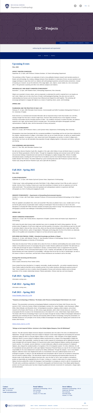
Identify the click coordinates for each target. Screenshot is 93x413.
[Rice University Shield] (7, 6)
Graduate (50, 405)
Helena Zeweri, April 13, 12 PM (21, 324)
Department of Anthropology (22, 7)
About (32, 405)
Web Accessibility (79, 408)
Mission (46, 55)
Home (39, 55)
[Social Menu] (75, 6)
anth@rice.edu (12, 392)
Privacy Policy (73, 408)
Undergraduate (43, 405)
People (53, 55)
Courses (55, 405)
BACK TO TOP (85, 405)
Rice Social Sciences (18, 5)
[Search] (80, 6)
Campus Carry (85, 408)
